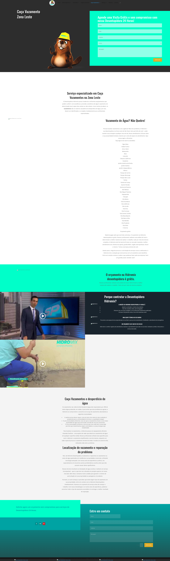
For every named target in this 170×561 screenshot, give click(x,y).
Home (59, 2)
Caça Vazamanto (95, 2)
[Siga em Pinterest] (44, 523)
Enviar (157, 60)
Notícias (111, 2)
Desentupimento (66, 2)
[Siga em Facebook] (36, 523)
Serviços (104, 2)
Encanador (75, 2)
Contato (116, 2)
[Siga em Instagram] (40, 523)
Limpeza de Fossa (85, 2)
